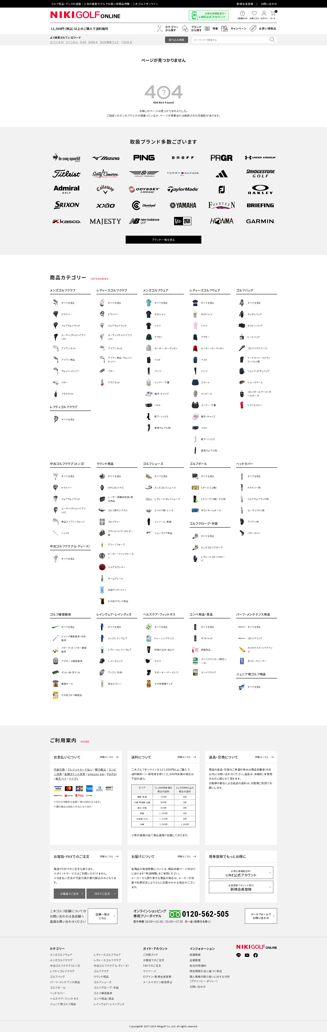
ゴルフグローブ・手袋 (106, 987)
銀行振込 (100, 769)
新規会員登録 (245, 3)
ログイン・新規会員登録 (157, 976)
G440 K (93, 42)
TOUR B (126, 42)
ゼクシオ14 (57, 42)
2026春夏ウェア (109, 42)
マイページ (149, 971)
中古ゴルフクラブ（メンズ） (65, 965)
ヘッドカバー (57, 993)
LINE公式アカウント (241, 873)
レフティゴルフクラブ (62, 971)
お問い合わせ (269, 3)
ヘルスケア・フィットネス (64, 998)
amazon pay (96, 774)
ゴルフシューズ (102, 982)
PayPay (112, 774)
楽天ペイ (60, 778)
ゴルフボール (58, 987)
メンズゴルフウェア (61, 954)
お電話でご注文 (69, 894)
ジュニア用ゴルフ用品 (63, 1004)
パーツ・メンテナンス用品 (65, 982)
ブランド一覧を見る (163, 240)
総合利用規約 (198, 965)
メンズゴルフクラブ (61, 960)
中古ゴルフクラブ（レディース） (111, 965)
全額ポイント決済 (74, 774)
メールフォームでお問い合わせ (261, 916)
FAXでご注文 (102, 894)
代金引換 (59, 769)
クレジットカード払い (80, 769)
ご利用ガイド (150, 954)
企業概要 (195, 960)
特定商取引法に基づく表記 (206, 971)
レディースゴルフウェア (107, 954)
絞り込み (176, 40)
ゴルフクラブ (101, 971)
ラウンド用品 (101, 976)
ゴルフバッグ (57, 976)
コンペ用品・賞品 (104, 998)
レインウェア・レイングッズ (109, 1004)
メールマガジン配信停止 (157, 982)
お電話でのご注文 (153, 960)
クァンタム (72, 42)
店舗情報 (195, 954)
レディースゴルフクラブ (107, 960)
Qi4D (83, 42)
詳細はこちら (106, 756)
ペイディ (74, 778)
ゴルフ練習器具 (103, 993)
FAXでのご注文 (152, 965)
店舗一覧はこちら (103, 916)
